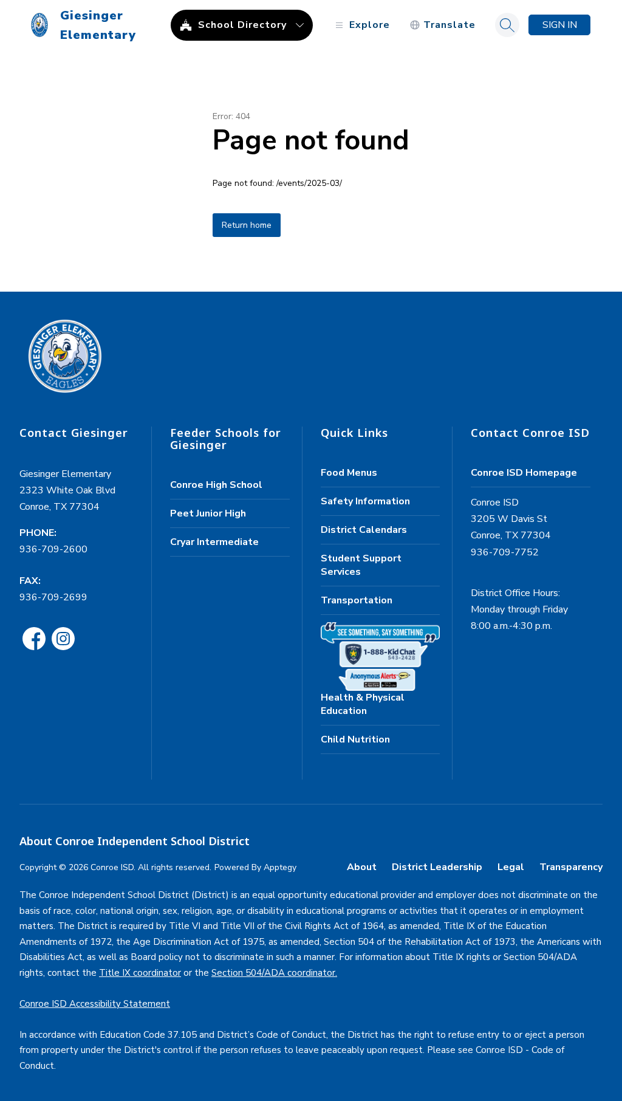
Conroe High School (216, 485)
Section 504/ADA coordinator (273, 973)
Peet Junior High (208, 513)
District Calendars (364, 530)
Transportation (356, 600)
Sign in (559, 25)
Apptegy (280, 867)
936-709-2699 (53, 597)
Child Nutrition (355, 739)
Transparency (571, 867)
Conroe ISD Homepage (524, 472)
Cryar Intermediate (214, 542)
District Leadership (437, 867)
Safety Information (365, 501)
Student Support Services (361, 565)
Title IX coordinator (140, 973)
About (362, 867)
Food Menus (349, 472)
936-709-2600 (53, 549)
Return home (247, 225)
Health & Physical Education (363, 704)
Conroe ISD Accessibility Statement (94, 1004)
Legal (510, 867)
